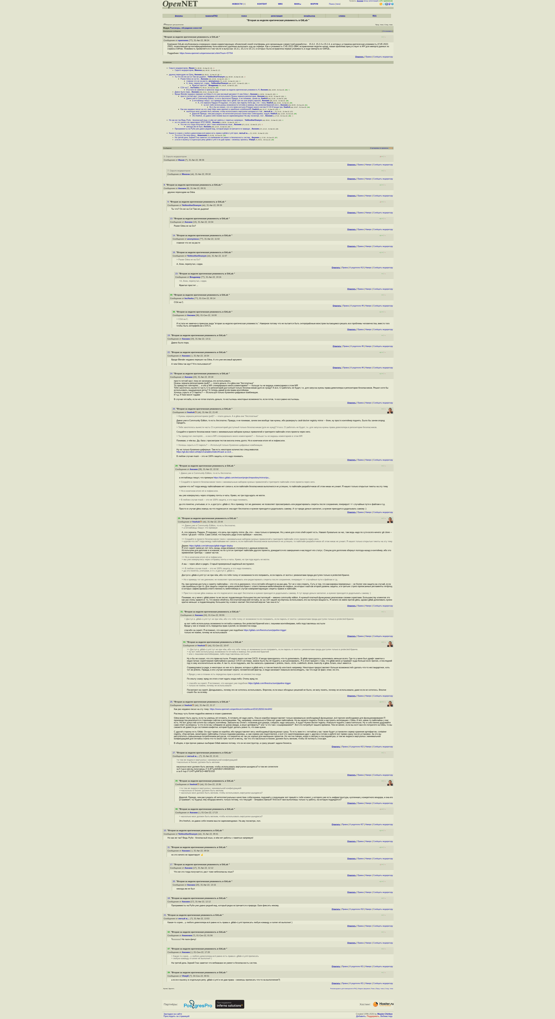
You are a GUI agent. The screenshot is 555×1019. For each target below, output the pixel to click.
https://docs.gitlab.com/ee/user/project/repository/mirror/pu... (241, 477)
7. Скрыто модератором (179, 171)
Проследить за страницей (176, 1016)
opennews (183, 40)
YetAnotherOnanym (216, 77)
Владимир (213, 85)
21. (165, 915)
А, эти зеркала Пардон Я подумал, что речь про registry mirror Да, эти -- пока (232, 103)
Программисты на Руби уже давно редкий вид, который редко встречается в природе (212, 129)
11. (169, 847)
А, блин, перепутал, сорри (198, 83)
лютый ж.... (269, 111)
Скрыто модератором (178, 68)
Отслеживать (387, 31)
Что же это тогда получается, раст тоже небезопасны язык (207, 124)
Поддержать (373, 1016)
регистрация (373, 1)
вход (366, 1)
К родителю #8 (357, 346)
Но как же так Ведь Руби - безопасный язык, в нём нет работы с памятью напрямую (206, 120)
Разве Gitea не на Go (190, 79)
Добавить (361, 1016)
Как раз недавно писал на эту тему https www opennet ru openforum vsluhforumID (216, 109)
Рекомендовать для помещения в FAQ (343, 988)
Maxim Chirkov (385, 1014)
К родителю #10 (357, 909)
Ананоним (202, 135)
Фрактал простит (199, 85)
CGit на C (185, 87)
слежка (342, 16)
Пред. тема (380, 988)
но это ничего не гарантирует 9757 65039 (193, 122)
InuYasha (194, 87)
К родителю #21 (357, 966)
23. (177, 274)
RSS (375, 16)
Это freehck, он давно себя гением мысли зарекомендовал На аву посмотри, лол (228, 116)
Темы (373, 988)
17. (172, 864)
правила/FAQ (211, 16)
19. (169, 335)
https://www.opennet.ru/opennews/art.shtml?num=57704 (206, 53)
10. (165, 830)
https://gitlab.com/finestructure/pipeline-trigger (265, 630)
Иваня (192, 68)
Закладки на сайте (172, 1014)
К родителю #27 (357, 824)
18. (169, 898)
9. (169, 202)
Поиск (332, 4)
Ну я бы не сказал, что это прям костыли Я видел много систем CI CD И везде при (246, 107)
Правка (368, 57)
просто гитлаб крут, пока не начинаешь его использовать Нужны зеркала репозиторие (218, 96)
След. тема (389, 988)
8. (165, 185)
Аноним (198, 74)
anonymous (214, 81)
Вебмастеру (386, 1016)
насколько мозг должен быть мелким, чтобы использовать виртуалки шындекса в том (224, 111)
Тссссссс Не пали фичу (185, 135)
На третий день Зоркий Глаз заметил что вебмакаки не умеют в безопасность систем (212, 137)
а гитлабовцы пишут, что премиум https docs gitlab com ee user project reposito (226, 100)
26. (174, 409)
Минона (198, 70)
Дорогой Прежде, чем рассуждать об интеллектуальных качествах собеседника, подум (230, 113)
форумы (179, 16)
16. (174, 252)
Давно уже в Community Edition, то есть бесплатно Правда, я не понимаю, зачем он (223, 98)
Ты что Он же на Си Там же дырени (190, 77)
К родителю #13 (357, 267)
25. (172, 702)
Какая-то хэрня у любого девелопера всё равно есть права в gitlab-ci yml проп (203, 133)
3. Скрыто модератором (175, 156)
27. (174, 753)
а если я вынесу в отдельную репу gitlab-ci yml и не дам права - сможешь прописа (211, 140)
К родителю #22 (357, 747)
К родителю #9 (357, 306)
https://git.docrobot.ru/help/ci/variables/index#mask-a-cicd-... (204, 452)
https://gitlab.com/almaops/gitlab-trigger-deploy (211, 546)
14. (174, 235)
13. (172, 218)
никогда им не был (194, 127)
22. (169, 352)
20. (174, 881)
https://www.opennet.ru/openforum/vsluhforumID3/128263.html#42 (241, 709)
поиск (244, 16)
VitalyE (252, 140)
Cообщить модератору (383, 57)
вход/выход (309, 16)
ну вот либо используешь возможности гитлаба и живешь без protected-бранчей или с (241, 105)
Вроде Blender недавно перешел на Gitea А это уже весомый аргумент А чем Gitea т (212, 94)
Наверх (368, 165)
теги (338, 4)
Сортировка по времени (379, 148)
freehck (264, 98)
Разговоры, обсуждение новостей (186, 28)
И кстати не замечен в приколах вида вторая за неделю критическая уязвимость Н (222, 90)
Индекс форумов (364, 988)
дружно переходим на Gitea (181, 74)
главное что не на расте (196, 81)
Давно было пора (182, 92)
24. (172, 373)
